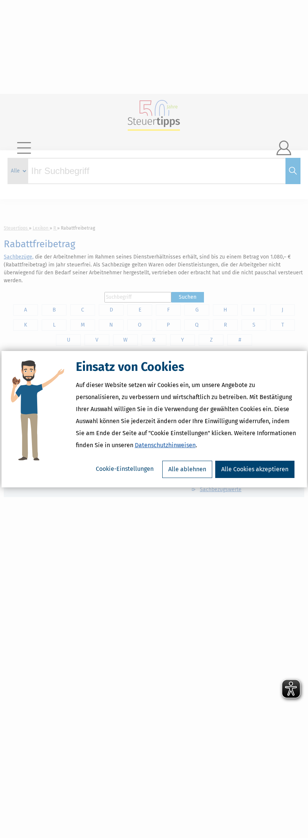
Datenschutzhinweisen (165, 445)
